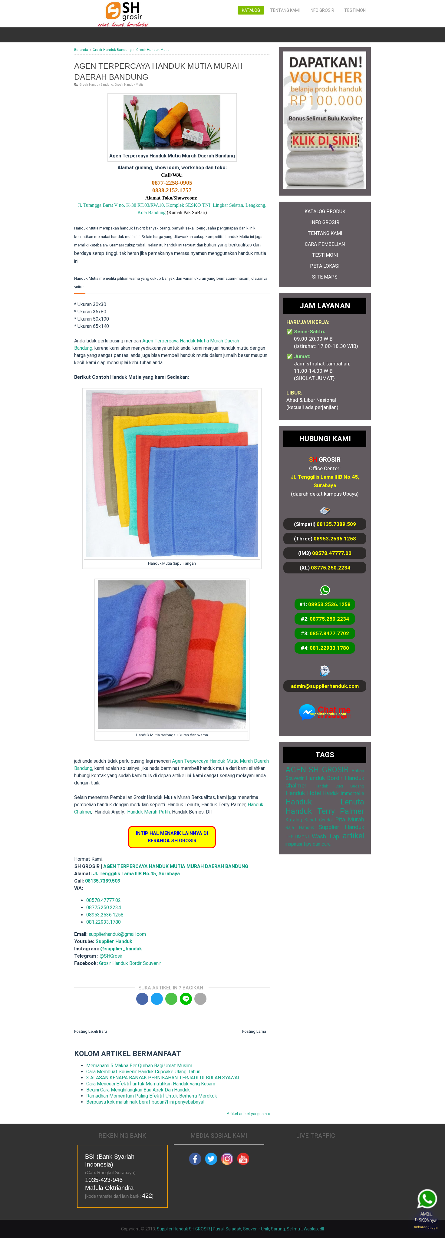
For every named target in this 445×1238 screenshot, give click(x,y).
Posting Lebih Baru (90, 1031)
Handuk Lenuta (324, 801)
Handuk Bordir (324, 777)
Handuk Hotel (303, 793)
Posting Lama (254, 1031)
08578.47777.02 (331, 553)
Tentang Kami (285, 10)
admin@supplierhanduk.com (325, 686)
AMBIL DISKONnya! (426, 1221)
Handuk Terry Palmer (324, 811)
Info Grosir (322, 10)
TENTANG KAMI (325, 233)
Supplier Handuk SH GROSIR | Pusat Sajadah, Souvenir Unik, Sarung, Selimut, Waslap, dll (240, 1228)
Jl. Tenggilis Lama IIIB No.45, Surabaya (136, 874)
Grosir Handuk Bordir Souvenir (130, 963)
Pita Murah (349, 819)
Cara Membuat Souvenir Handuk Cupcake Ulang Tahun (143, 1072)
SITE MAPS (325, 277)
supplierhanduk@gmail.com (117, 934)
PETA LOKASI (325, 266)
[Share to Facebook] (142, 999)
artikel (353, 835)
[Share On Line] (186, 999)
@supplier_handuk (121, 949)
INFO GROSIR (324, 222)
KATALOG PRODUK (325, 211)
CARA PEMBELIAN (325, 244)
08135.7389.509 (102, 881)
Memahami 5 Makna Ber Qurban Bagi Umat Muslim (139, 1065)
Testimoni (355, 10)
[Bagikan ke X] (157, 999)
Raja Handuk (299, 827)
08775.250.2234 (330, 568)
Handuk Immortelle (343, 793)
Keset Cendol (318, 820)
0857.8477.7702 (329, 633)
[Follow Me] (211, 1163)
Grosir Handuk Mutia (128, 84)
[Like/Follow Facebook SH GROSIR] (195, 1163)
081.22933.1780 (103, 922)
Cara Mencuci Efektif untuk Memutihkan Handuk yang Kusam (150, 1084)
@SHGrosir (111, 956)
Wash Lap (325, 836)
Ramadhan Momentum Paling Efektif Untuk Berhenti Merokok (151, 1096)
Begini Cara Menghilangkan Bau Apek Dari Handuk (138, 1090)
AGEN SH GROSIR (317, 769)
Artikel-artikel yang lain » (248, 1113)
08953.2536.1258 (335, 539)
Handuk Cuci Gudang (339, 786)
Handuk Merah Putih (148, 812)
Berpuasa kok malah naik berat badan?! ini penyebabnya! (145, 1102)
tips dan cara (317, 844)
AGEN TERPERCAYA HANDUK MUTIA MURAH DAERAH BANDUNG (175, 866)
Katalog (251, 10)
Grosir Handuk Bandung (96, 84)
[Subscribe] (243, 1163)
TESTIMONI (325, 255)
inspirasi (293, 844)
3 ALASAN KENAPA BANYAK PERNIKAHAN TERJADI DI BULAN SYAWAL (163, 1078)
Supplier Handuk (113, 941)
